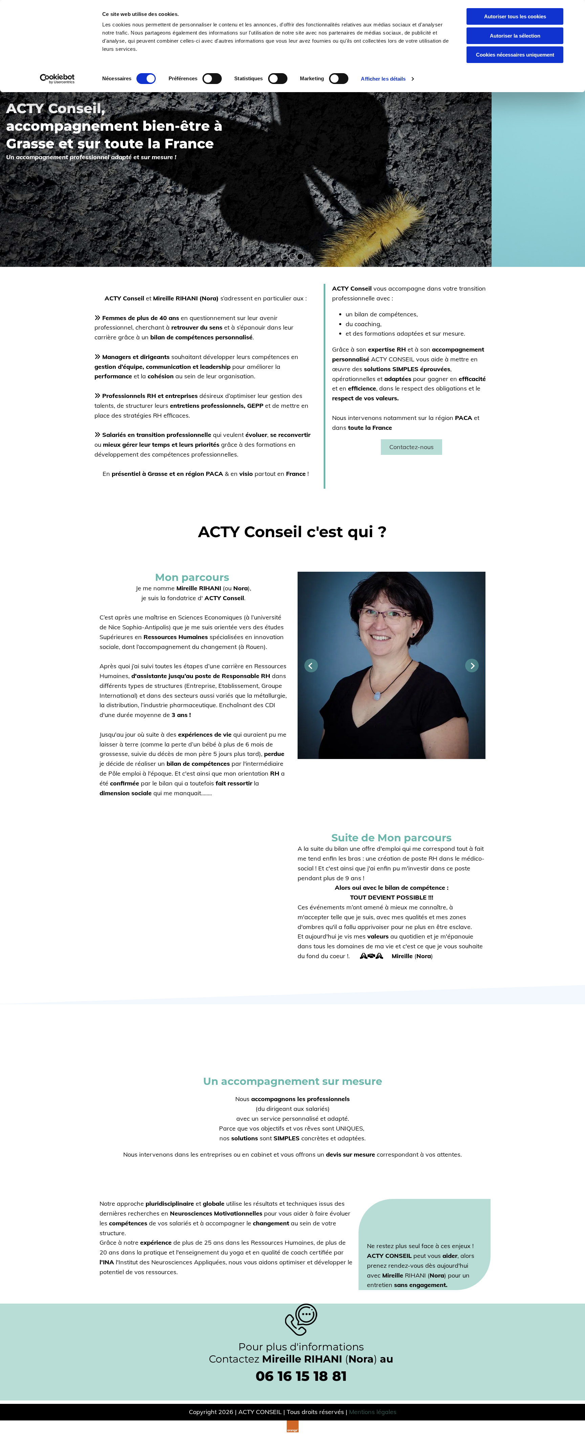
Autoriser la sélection (515, 36)
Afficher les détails (383, 79)
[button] (411, 447)
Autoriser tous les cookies (515, 16)
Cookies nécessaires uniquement (515, 55)
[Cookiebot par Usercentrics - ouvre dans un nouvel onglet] (57, 79)
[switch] (212, 78)
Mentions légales (372, 1412)
